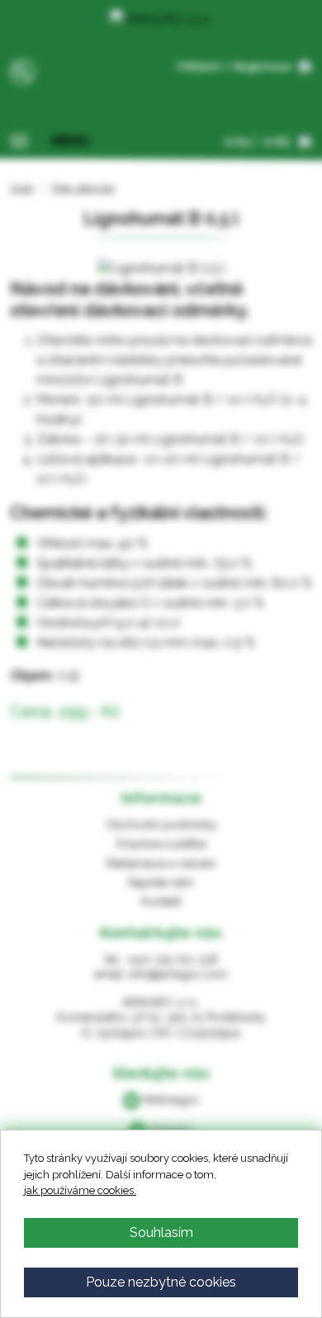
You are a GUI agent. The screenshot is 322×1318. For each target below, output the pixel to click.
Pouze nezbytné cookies (161, 1282)
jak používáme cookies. (80, 1190)
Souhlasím (161, 1232)
